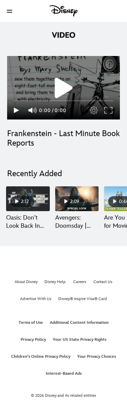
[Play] (16, 110)
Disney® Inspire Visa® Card (82, 298)
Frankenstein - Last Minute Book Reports (63, 138)
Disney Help (55, 281)
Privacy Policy (33, 339)
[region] (63, 87)
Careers (79, 281)
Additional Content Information (79, 322)
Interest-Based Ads (64, 373)
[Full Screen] (108, 110)
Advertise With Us (35, 298)
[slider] (63, 101)
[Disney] (63, 11)
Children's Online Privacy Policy (40, 356)
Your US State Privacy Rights (79, 339)
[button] (9, 11)
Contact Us (102, 281)
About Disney (26, 281)
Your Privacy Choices (96, 356)
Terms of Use (31, 322)
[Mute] (32, 110)
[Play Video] (63, 87)
